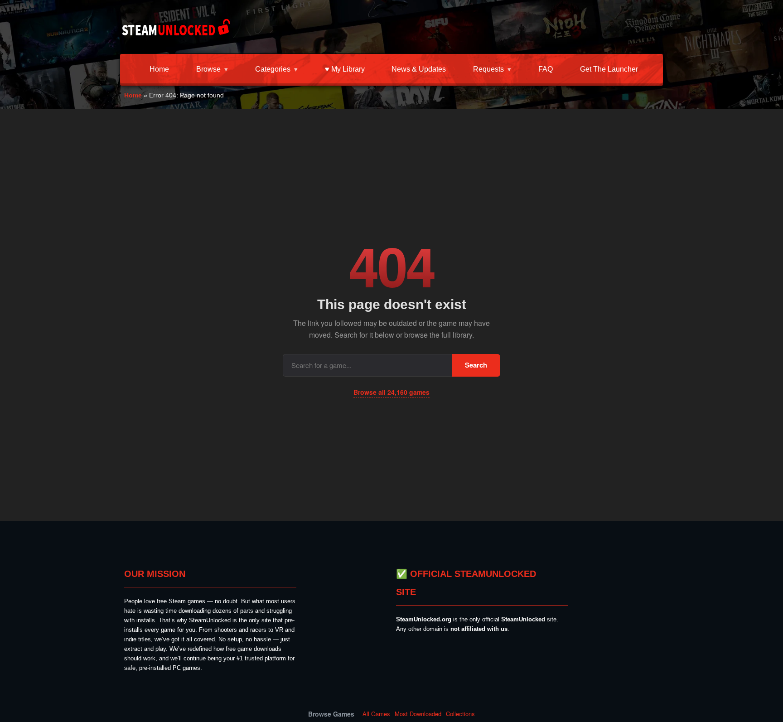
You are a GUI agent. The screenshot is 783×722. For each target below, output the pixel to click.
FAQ (545, 69)
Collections (460, 714)
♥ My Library (345, 69)
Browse (208, 69)
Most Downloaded (418, 714)
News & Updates (419, 69)
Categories (272, 69)
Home (159, 69)
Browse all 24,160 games (391, 392)
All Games (376, 714)
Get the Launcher (609, 69)
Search (476, 365)
